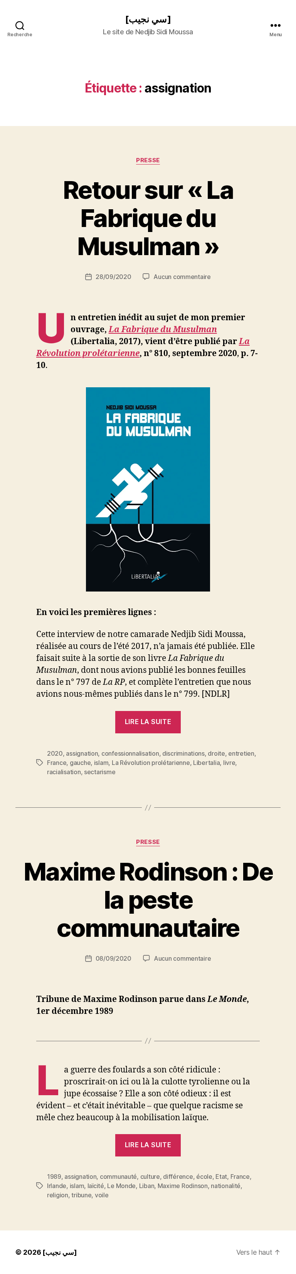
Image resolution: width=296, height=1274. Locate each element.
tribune (81, 1195)
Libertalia (206, 762)
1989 (54, 1176)
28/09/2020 (113, 277)
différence (178, 1176)
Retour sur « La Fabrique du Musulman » (148, 218)
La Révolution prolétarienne (151, 762)
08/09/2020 (113, 958)
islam (101, 762)
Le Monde (121, 1186)
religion (57, 1195)
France (56, 762)
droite (216, 753)
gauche (80, 762)
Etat (221, 1176)
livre (229, 762)
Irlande (56, 1186)
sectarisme (99, 772)
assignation (82, 753)
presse (148, 160)
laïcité (95, 1186)
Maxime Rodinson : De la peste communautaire (148, 900)
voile (102, 1195)
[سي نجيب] (148, 19)
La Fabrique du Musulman (163, 329)
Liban (147, 1186)
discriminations (183, 753)
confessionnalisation (130, 753)
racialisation (64, 772)
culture (150, 1176)
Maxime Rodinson (183, 1186)
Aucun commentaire (181, 277)
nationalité (225, 1186)
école (204, 1176)
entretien (241, 753)
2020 (55, 753)
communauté (118, 1176)
